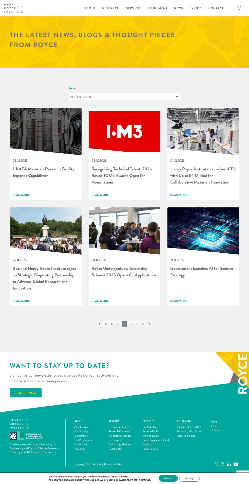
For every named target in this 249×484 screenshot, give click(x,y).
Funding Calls (150, 448)
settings (145, 480)
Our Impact (114, 440)
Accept (168, 478)
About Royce (81, 427)
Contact (216, 8)
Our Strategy (81, 431)
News (178, 8)
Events (196, 8)
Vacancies (79, 448)
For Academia (150, 431)
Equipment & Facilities (189, 427)
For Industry (149, 427)
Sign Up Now (26, 393)
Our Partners (81, 435)
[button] (99, 324)
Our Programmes (84, 440)
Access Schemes (186, 435)
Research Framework (120, 431)
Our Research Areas (119, 427)
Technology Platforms (120, 444)
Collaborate (114, 448)
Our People (80, 444)
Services (134, 8)
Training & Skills (151, 435)
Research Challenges (119, 435)
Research (111, 8)
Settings (189, 478)
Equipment (158, 8)
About (90, 8)
